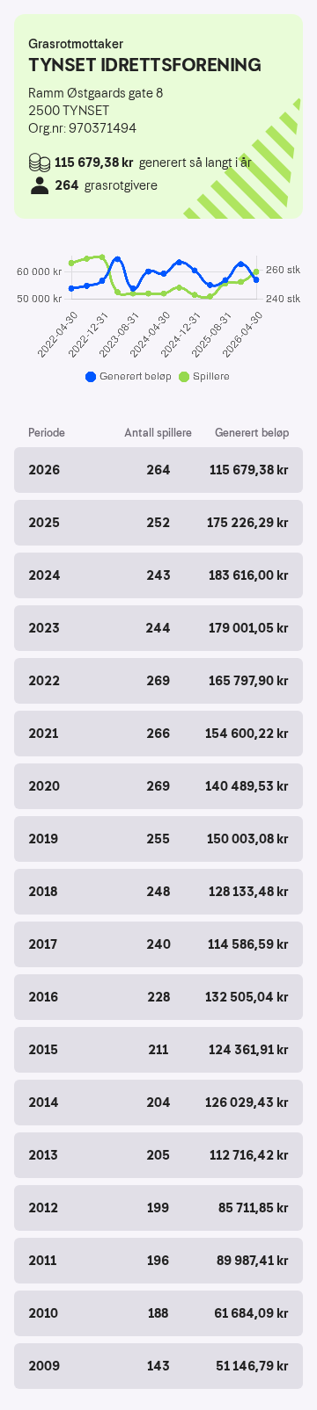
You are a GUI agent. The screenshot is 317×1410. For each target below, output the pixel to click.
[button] (158, 470)
